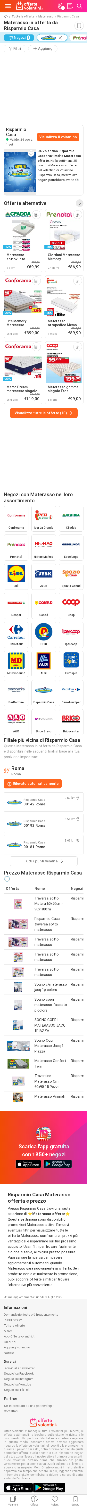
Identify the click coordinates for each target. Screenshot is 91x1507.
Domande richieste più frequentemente (31, 1314)
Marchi (8, 1331)
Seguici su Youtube (17, 1384)
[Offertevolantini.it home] (29, 6)
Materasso (45, 16)
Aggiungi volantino (17, 1347)
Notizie (9, 1353)
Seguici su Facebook (19, 1373)
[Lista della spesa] (70, 6)
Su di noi (10, 1342)
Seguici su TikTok (17, 1390)
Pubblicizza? (13, 1320)
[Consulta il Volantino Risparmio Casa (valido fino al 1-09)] (20, 172)
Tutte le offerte (23, 16)
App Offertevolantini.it (19, 1336)
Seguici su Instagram (18, 1379)
